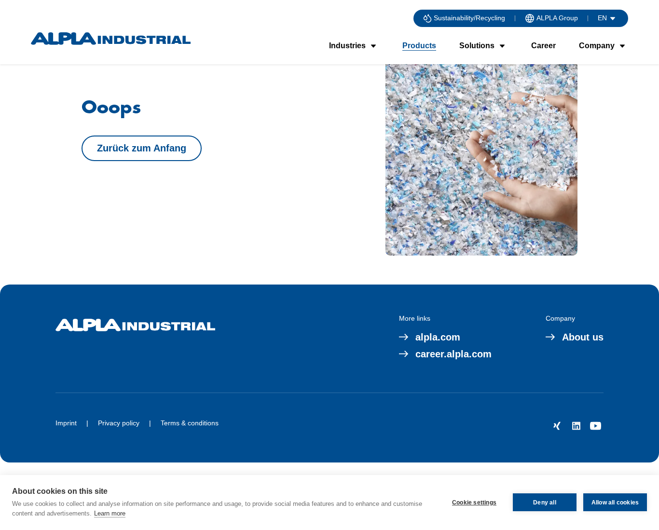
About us (583, 337)
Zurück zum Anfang (141, 148)
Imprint (66, 423)
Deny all (544, 502)
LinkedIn (576, 426)
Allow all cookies (615, 502)
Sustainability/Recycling (469, 18)
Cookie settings (474, 502)
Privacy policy (118, 423)
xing (557, 426)
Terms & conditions (190, 423)
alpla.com (437, 337)
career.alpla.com (453, 354)
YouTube (596, 426)
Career (543, 45)
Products (419, 45)
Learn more (109, 513)
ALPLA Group (557, 18)
